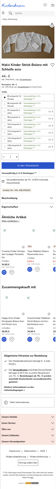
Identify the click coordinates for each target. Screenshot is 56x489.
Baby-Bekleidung (10, 19)
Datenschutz (30, 450)
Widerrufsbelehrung (16, 456)
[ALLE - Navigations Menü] (3, 13)
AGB (42, 450)
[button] (52, 25)
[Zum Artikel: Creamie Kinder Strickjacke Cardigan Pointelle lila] (14, 238)
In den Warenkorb (28, 165)
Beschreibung (9, 198)
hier (31, 477)
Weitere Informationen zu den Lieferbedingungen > (19, 389)
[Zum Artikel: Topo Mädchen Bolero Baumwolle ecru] (39, 238)
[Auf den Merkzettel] (52, 65)
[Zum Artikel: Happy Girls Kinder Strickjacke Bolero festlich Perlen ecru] (14, 305)
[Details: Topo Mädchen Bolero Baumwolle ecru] (30, 246)
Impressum (14, 450)
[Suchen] (11, 13)
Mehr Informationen (19, 402)
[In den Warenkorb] (4, 272)
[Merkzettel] (45, 5)
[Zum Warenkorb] (52, 5)
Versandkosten (25, 79)
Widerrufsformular (39, 456)
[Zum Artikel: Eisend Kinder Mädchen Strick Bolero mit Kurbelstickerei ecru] (39, 305)
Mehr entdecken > (10, 221)
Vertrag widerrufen (28, 462)
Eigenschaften (10, 206)
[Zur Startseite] (14, 5)
